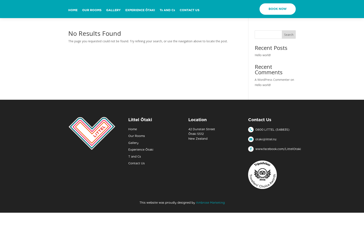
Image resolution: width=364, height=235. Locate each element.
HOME (73, 10)
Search (288, 35)
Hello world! (263, 55)
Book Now (278, 9)
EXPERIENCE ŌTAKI (140, 10)
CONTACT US (189, 10)
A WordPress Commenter (272, 80)
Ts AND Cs (167, 10)
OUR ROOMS (92, 10)
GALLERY (113, 10)
